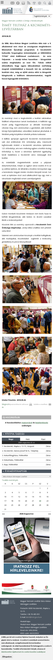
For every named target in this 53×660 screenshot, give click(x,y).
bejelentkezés (41, 422)
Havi (43, 439)
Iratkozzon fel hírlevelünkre (12, 3)
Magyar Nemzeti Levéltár (12, 21)
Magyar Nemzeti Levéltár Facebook (17, 3)
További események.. (10, 480)
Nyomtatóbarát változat (18, 404)
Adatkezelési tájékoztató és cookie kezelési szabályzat (23, 652)
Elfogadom (7, 657)
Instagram (23, 3)
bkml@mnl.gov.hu (34, 617)
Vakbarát (34, 3)
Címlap (26, 21)
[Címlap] (15, 10)
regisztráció (26, 422)
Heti (28, 439)
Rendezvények (37, 21)
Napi (11, 439)
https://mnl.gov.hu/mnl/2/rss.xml (28, 3)
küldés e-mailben (40, 404)
